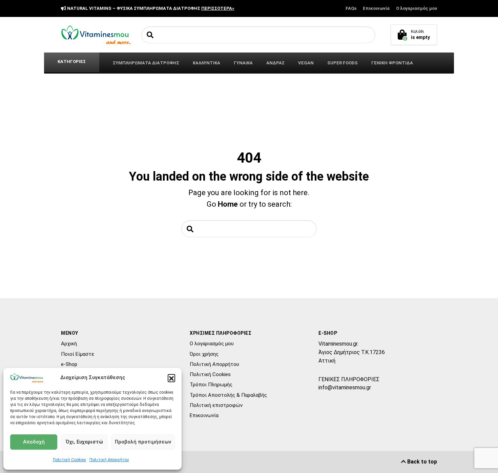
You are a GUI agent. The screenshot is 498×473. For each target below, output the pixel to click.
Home (228, 204)
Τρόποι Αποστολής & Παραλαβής (228, 395)
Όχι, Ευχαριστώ (84, 442)
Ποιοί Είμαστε (77, 354)
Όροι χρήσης (204, 354)
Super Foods (342, 62)
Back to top (421, 461)
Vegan (306, 62)
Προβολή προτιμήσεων (143, 442)
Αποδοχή (34, 442)
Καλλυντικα (206, 62)
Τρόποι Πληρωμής (211, 385)
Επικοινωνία (376, 8)
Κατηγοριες (72, 61)
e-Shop (69, 364)
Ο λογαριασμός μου (416, 8)
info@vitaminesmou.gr (344, 387)
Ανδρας (275, 62)
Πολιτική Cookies (69, 459)
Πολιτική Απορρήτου (109, 459)
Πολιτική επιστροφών (216, 405)
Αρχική (69, 344)
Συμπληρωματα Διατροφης (146, 62)
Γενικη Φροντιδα (392, 62)
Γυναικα (243, 62)
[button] (171, 377)
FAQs (351, 8)
